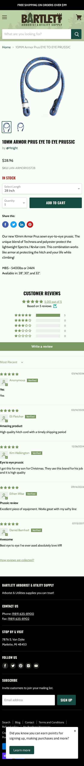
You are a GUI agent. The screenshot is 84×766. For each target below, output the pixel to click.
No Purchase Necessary (37, 726)
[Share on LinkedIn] (22, 224)
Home (6, 47)
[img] (9, 374)
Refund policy (10, 726)
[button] (23, 315)
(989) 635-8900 (23, 614)
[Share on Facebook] (5, 224)
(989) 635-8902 (18, 619)
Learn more (21, 750)
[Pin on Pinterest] (30, 224)
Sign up (66, 700)
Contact (29, 722)
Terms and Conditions (51, 722)
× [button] (75, 730)
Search (6, 722)
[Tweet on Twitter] (13, 224)
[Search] (76, 34)
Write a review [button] (42, 346)
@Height (12, 148)
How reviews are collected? (17, 560)
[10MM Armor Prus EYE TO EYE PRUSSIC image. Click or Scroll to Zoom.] (42, 85)
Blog (17, 722)
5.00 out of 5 (53, 302)
